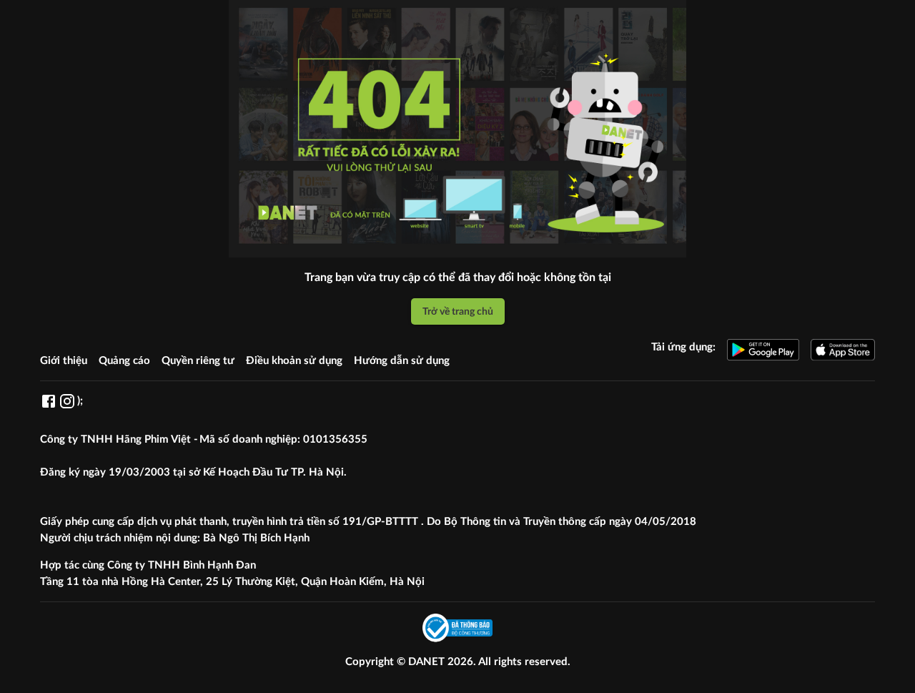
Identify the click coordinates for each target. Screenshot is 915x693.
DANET (427, 662)
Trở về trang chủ (457, 311)
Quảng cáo (124, 360)
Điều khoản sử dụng (294, 360)
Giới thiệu (63, 360)
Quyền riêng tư (198, 360)
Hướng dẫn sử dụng (402, 360)
